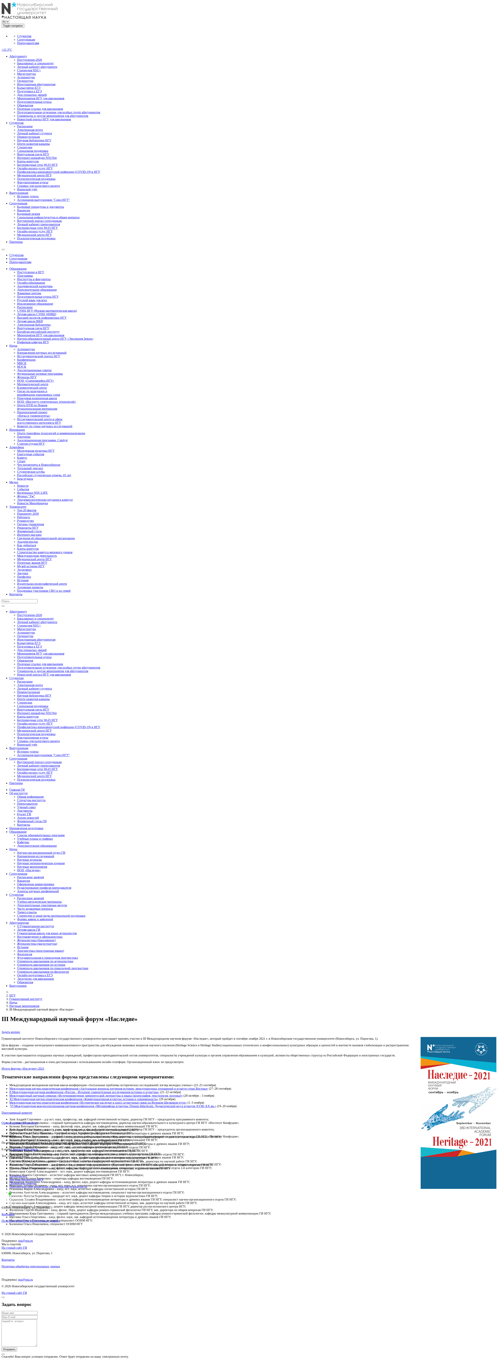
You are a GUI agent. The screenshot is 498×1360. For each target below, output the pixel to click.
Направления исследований (35, 856)
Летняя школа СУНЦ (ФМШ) (36, 314)
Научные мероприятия (32, 866)
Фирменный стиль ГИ (32, 821)
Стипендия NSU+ (29, 70)
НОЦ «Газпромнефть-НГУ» (35, 380)
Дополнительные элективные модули (42, 905)
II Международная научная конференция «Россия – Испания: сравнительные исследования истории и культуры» (84, 1092)
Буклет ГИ (24, 814)
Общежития (25, 105)
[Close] (3, 1297)
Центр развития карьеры (33, 143)
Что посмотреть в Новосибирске (38, 464)
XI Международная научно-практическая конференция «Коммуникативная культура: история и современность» (83, 1099)
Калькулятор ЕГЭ (28, 87)
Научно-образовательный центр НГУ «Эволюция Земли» (55, 338)
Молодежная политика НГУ (35, 450)
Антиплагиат (18, 1176)
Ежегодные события (30, 454)
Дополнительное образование (37, 289)
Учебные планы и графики (35, 838)
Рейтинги (23, 517)
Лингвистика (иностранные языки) (40, 950)
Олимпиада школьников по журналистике (45, 961)
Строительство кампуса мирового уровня (44, 552)
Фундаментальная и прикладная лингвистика (47, 957)
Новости (23, 485)
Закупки (22, 573)
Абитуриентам (19, 922)
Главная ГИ (17, 789)
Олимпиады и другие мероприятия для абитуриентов (52, 115)
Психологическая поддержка (36, 178)
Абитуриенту (18, 56)
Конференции (26, 359)
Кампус (22, 457)
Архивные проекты (30, 587)
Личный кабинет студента (34, 133)
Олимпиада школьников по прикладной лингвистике (52, 968)
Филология (24, 954)
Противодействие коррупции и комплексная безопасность (48, 1186)
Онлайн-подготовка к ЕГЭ (35, 975)
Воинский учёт (27, 189)
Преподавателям (28, 43)
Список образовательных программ (41, 835)
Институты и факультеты (34, 279)
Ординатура (25, 80)
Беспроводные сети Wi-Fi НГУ (37, 164)
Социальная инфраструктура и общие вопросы (48, 217)
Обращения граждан (23, 1183)
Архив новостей (28, 817)
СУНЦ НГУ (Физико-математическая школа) (47, 310)
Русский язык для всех (32, 300)
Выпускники (18, 985)
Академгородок (27, 541)
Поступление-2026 (29, 59)
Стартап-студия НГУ (31, 443)
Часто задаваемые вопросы (35, 908)
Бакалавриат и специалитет (35, 63)
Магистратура (26, 73)
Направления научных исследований (42, 352)
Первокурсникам (28, 136)
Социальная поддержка (32, 150)
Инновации (17, 429)
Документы (24, 810)
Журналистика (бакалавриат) (36, 940)
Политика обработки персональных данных (31, 1221)
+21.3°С (7, 49)
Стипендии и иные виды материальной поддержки (51, 915)
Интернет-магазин (29, 534)
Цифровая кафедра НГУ (33, 342)
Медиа (13, 482)
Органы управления (30, 524)
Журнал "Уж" (26, 496)
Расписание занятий (30, 877)
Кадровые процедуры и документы (40, 206)
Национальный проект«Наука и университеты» (33, 414)
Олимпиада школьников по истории (41, 964)
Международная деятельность (37, 555)
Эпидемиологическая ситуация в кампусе (45, 499)
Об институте (18, 793)
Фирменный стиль (29, 531)
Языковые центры (29, 293)
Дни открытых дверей (32, 94)
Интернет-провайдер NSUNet (37, 157)
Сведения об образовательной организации (46, 538)
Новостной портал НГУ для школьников (44, 119)
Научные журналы (29, 859)
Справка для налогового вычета (38, 185)
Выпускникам (18, 192)
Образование (18, 268)
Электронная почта (30, 129)
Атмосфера (16, 447)
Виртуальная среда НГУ (33, 154)
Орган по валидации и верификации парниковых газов (38, 393)
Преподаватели (27, 803)
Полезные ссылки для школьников (40, 108)
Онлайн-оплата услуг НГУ (35, 168)
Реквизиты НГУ (28, 527)
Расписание (25, 126)
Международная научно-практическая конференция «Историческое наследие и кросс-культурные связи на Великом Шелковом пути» (98, 1102)
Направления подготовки (26, 828)
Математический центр (32, 384)
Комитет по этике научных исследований (44, 426)
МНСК (21, 363)
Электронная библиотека (34, 324)
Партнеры (16, 241)
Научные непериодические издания (41, 863)
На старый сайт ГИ (14, 1247)
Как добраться (26, 545)
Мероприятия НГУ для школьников (40, 98)
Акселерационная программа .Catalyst (42, 440)
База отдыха (25, 478)
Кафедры (23, 842)
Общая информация (30, 796)
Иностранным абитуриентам (36, 84)
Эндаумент (24, 569)
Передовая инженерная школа (37, 398)
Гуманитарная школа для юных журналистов (47, 933)
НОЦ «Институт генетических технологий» (46, 401)
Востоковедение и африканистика (39, 936)
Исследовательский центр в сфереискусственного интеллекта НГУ (39, 421)
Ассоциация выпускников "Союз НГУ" (43, 199)
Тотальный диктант (30, 468)
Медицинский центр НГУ (34, 175)
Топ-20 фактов (26, 510)
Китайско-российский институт (38, 331)
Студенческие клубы (31, 471)
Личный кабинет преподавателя (38, 224)
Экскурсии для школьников (35, 978)
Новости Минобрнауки (32, 503)
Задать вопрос (11, 1032)
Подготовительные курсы (34, 101)
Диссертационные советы (34, 370)
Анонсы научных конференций (38, 891)
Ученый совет (26, 807)
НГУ (12, 995)
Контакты (15, 594)
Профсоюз (24, 576)
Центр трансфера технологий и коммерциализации (51, 433)
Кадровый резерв (28, 213)
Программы (25, 275)
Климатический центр (32, 387)
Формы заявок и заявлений (35, 919)
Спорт (21, 461)
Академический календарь (35, 286)
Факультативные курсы (32, 182)
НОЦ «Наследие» (29, 870)
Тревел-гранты (27, 912)
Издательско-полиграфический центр (42, 583)
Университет (17, 506)
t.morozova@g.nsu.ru (24, 1149)
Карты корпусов (28, 161)
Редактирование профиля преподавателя (44, 887)
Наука (13, 345)
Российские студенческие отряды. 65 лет (44, 475)
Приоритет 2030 (28, 513)
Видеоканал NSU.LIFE (32, 492)
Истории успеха (28, 196)
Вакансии (23, 210)
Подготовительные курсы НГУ (38, 296)
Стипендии (24, 147)
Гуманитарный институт (25, 999)
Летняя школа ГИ (28, 929)
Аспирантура (26, 77)
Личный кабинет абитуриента (37, 66)
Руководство (25, 520)
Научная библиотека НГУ (34, 140)
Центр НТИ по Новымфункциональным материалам (37, 407)
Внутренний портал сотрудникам (39, 220)
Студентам (24, 36)
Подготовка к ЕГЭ (29, 91)
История (22, 580)
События (23, 489)
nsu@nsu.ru (25, 1240)
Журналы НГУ (27, 377)
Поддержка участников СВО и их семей (44, 590)
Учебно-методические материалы (39, 901)
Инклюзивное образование (35, 303)
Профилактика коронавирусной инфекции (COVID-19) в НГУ (58, 171)
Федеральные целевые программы (40, 373)
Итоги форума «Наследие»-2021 (23, 1068)
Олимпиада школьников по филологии (43, 971)
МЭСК (21, 366)
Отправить (9, 1349)
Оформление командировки (35, 884)
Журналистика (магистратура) (37, 943)
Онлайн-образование (31, 282)
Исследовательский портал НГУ (38, 356)
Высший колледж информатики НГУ (42, 317)
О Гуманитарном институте (35, 926)
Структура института (31, 800)
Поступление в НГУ (30, 272)
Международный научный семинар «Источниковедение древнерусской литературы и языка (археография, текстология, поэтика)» (96, 1095)
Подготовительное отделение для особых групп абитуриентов (58, 112)
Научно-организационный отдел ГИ (41, 852)
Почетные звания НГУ (32, 562)
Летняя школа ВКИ (30, 321)
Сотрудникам (26, 39)
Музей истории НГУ (31, 566)
